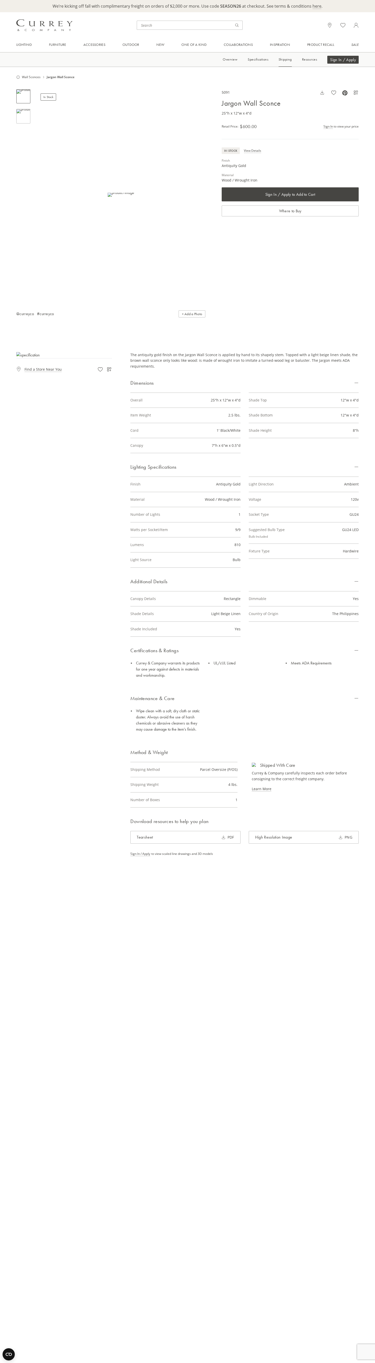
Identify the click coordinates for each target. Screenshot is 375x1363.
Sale (355, 44)
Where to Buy (290, 211)
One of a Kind (194, 44)
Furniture (57, 44)
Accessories (94, 44)
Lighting (24, 44)
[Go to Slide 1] (23, 96)
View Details (252, 150)
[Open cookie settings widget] (9, 1354)
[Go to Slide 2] (23, 116)
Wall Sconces (31, 77)
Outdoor (130, 44)
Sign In (328, 126)
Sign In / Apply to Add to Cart (290, 194)
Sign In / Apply (343, 59)
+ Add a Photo (192, 314)
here (316, 6)
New (160, 44)
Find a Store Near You (43, 369)
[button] (120, 194)
